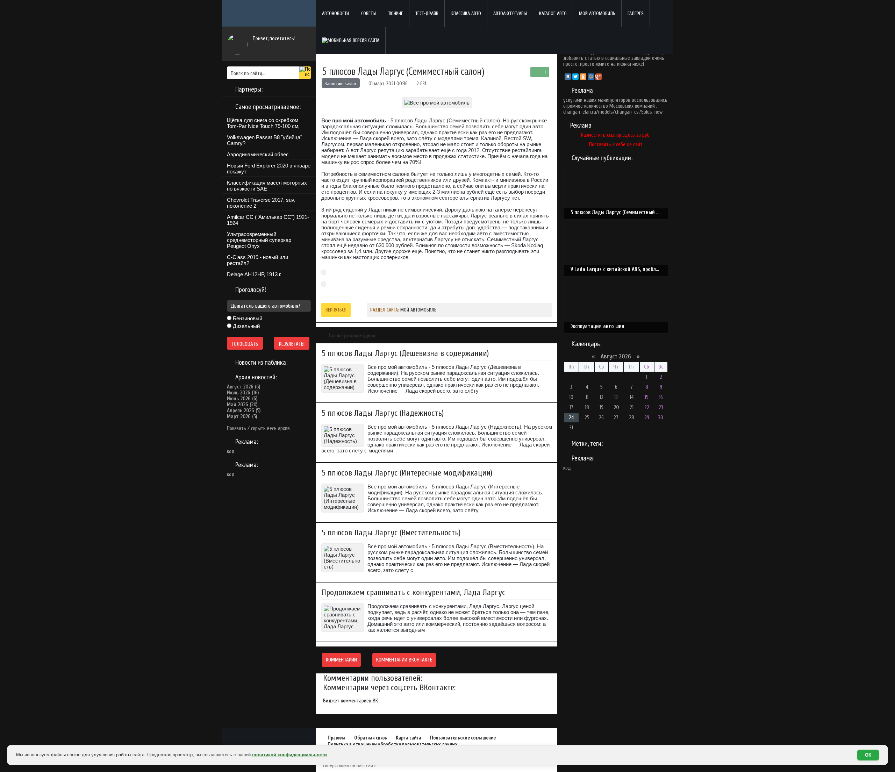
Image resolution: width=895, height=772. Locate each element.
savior (351, 84)
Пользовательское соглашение (463, 737)
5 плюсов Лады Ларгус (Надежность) (383, 413)
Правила (336, 737)
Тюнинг (395, 13)
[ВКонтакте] (568, 76)
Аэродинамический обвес (258, 154)
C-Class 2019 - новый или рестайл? (257, 260)
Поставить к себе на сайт (616, 145)
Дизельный (245, 326)
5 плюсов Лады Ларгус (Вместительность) (391, 532)
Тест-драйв (426, 13)
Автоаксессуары (510, 13)
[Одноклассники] (583, 76)
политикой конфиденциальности (289, 754)
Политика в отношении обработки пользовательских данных (393, 744)
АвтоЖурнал (268, 738)
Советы (368, 13)
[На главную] (269, 13)
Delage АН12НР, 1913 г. (254, 274)
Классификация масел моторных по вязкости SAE (267, 186)
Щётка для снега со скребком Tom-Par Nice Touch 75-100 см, (263, 123)
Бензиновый (246, 318)
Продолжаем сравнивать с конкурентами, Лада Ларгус (413, 592)
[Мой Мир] (591, 76)
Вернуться (335, 310)
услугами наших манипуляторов (596, 100)
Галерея (636, 13)
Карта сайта (408, 737)
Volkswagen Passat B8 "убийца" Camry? (264, 140)
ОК (868, 755)
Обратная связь (370, 737)
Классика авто (466, 13)
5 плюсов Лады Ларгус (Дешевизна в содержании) (405, 353)
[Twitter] (575, 76)
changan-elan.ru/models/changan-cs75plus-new (613, 112)
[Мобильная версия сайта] (350, 40)
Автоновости (335, 13)
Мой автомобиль (597, 13)
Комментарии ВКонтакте (404, 660)
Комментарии (341, 660)
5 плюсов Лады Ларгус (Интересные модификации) (407, 473)
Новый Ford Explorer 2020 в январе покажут (268, 168)
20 (616, 407)
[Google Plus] (598, 76)
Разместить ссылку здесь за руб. (616, 135)
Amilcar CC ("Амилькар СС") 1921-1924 (268, 220)
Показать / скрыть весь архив (258, 428)
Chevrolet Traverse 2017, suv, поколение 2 (261, 203)
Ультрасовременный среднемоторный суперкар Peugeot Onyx (259, 240)
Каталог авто (553, 13)
